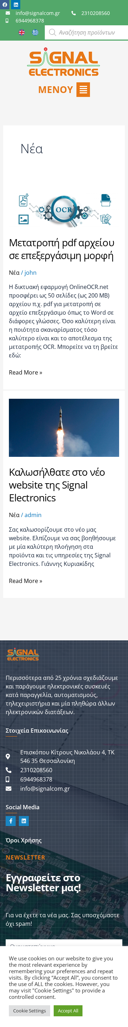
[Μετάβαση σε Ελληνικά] (35, 32)
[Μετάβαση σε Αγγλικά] (21, 32)
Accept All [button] (68, 1010)
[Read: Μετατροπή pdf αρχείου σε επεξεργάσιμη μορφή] (64, 203)
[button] (64, 89)
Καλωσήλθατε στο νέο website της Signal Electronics (57, 485)
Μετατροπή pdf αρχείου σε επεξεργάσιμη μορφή (61, 249)
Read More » (25, 372)
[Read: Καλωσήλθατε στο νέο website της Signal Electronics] (64, 427)
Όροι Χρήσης (24, 840)
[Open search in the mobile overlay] (86, 32)
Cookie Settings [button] (29, 1010)
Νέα (14, 273)
